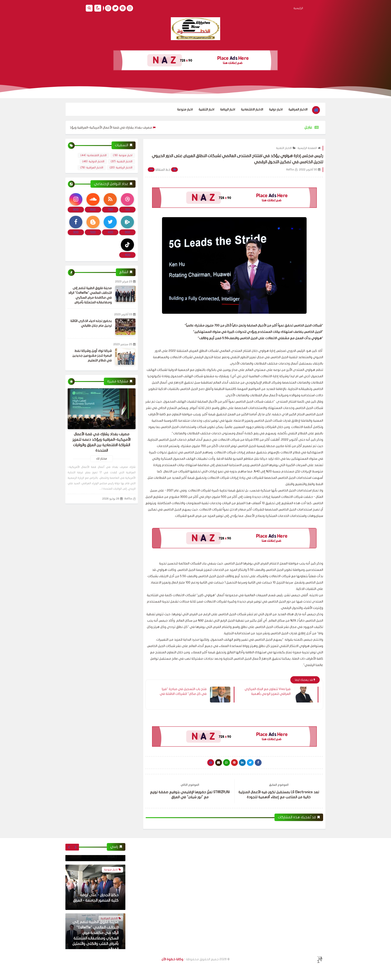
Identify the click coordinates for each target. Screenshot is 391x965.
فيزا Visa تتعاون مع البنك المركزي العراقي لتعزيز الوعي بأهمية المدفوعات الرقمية (268, 691)
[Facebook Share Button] (258, 762)
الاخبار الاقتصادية (252, 109)
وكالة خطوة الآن (172, 959)
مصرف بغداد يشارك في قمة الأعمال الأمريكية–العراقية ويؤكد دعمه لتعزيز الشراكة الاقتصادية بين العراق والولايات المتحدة (102, 127)
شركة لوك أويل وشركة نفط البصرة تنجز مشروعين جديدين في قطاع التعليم (92, 355)
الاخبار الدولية (93, 161)
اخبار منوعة (185, 109)
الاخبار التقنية (284, 148)
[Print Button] (210, 762)
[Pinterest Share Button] (242, 762)
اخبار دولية (276, 109)
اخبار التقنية (206, 109)
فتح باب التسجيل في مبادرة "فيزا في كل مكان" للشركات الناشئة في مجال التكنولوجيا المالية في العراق (183, 691)
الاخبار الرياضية (121, 167)
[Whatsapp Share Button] (226, 762)
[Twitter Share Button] (250, 762)
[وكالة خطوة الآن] (195, 28)
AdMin (128, 498)
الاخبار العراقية (298, 109)
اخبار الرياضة (227, 109)
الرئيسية (298, 8)
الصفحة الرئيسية (307, 148)
